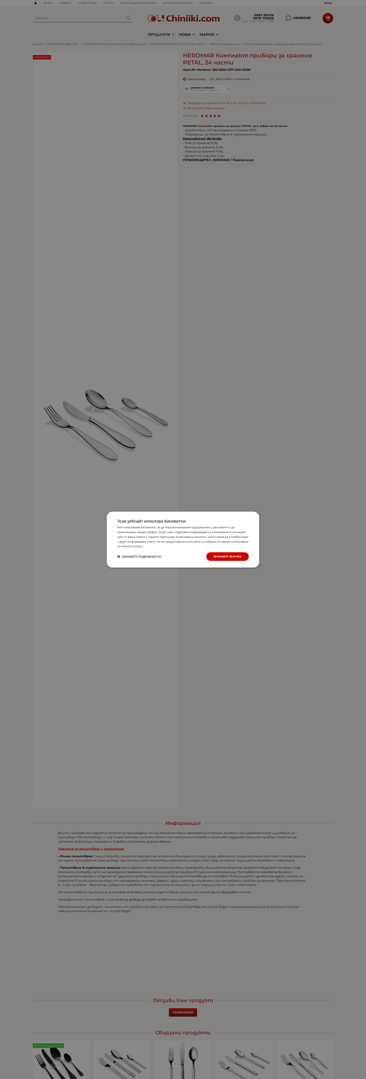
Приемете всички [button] (228, 556)
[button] (139, 556)
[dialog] (183, 539)
